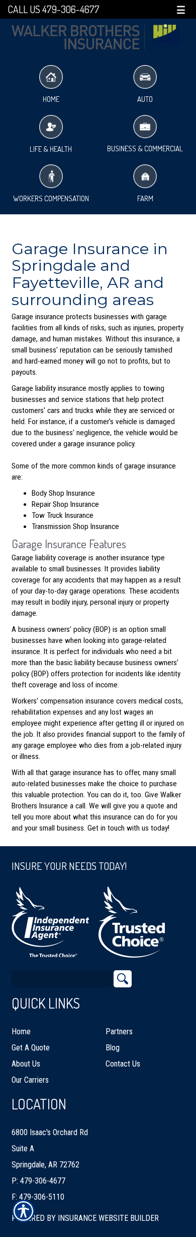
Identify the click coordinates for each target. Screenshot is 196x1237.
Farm (145, 198)
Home (51, 99)
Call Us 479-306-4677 (54, 9)
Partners (119, 1031)
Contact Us (123, 1064)
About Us (26, 1064)
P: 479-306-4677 (38, 1181)
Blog (113, 1047)
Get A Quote (31, 1047)
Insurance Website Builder (108, 1218)
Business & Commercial (145, 148)
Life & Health (51, 149)
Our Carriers (30, 1080)
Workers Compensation (51, 198)
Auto (145, 99)
